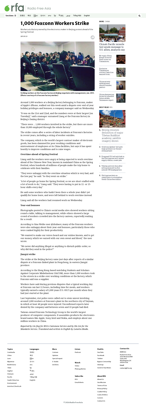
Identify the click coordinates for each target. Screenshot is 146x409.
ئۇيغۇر (68, 16)
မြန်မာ (36, 16)
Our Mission (101, 382)
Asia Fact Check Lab (14, 386)
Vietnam (10, 374)
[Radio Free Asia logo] (28, 7)
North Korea (11, 365)
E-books (55, 362)
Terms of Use (102, 385)
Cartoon (55, 352)
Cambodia (11, 352)
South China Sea (13, 380)
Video (77, 366)
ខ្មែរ (55, 16)
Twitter (100, 358)
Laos (9, 358)
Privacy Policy (102, 389)
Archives (55, 365)
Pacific (9, 377)
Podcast (78, 352)
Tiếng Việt (77, 16)
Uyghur (10, 371)
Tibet (9, 368)
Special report (57, 358)
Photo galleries (80, 369)
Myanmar (10, 362)
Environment (12, 383)
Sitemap (100, 365)
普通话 (22, 16)
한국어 (42, 16)
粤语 (29, 16)
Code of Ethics (102, 395)
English (87, 16)
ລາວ (49, 16)
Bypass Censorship (104, 362)
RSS (76, 379)
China (9, 355)
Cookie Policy (102, 392)
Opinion (55, 355)
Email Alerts (79, 382)
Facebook (100, 355)
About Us (100, 379)
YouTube (100, 352)
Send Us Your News (104, 368)
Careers (100, 398)
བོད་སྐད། (61, 16)
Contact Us (101, 401)
